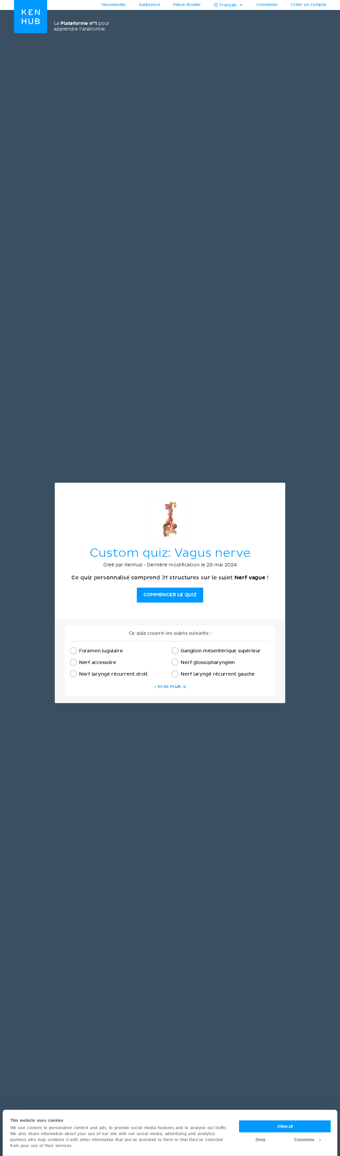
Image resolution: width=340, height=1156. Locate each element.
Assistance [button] (149, 5)
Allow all (285, 1126)
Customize (304, 1139)
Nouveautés (114, 5)
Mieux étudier (187, 5)
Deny (261, 1139)
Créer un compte (308, 5)
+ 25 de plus (167, 686)
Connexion (267, 5)
